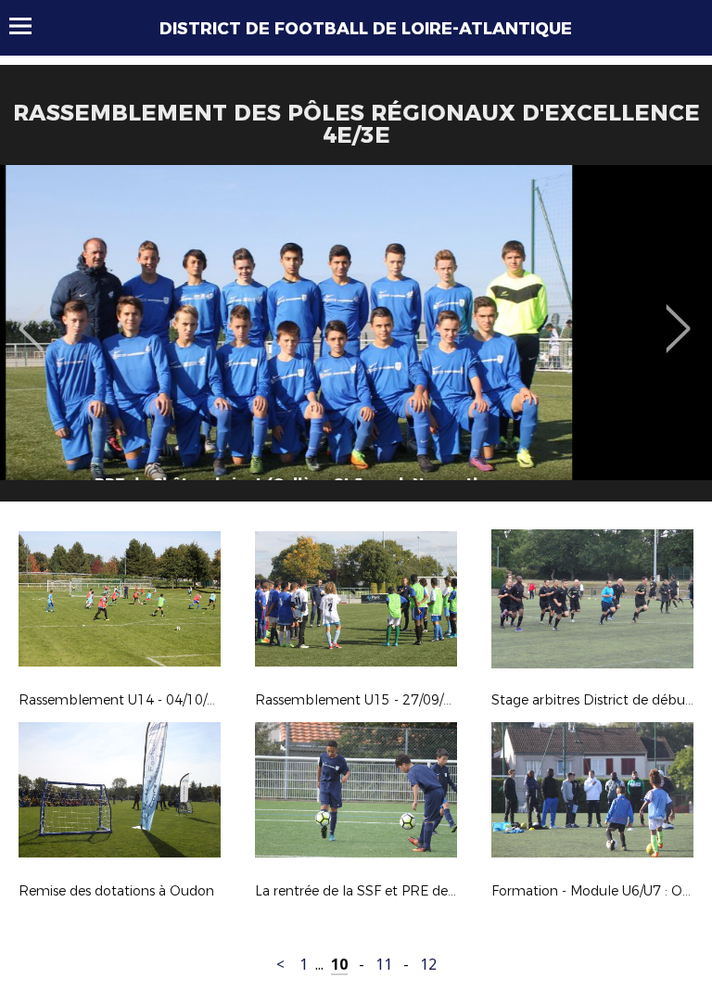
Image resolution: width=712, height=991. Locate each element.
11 (383, 964)
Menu (29, 26)
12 (428, 964)
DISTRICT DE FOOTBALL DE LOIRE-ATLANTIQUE (365, 29)
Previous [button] (31, 315)
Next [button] (678, 315)
